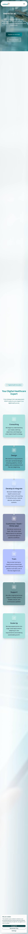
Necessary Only (14, 928)
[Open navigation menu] (24, 3)
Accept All (14, 926)
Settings (14, 931)
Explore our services (14, 34)
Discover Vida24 (14, 40)
